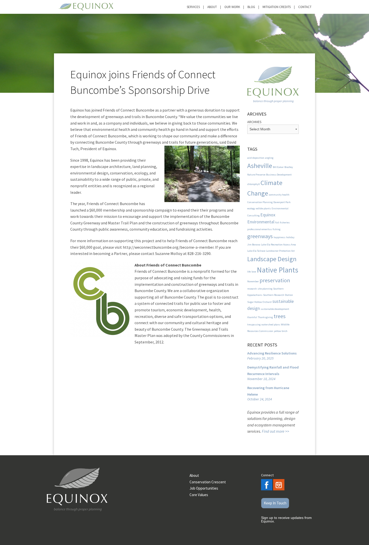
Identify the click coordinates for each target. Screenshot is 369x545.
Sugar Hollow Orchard (259, 302)
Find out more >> (275, 431)
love (254, 271)
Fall (277, 222)
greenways (260, 236)
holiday (290, 237)
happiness (279, 237)
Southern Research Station (278, 295)
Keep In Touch (275, 503)
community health (279, 194)
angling (269, 157)
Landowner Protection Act (280, 250)
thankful (252, 317)
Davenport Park (282, 202)
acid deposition (255, 157)
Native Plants (277, 270)
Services (193, 7)
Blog (251, 7)
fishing (276, 229)
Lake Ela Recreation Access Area (278, 244)
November (253, 281)
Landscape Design (271, 259)
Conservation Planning (260, 202)
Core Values (199, 494)
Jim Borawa (253, 244)
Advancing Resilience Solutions (272, 353)
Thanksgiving (265, 317)
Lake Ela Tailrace (256, 250)
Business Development (279, 174)
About (212, 7)
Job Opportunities (204, 488)
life (249, 271)
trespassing (254, 324)
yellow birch (280, 331)
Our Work (232, 7)
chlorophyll (253, 184)
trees (280, 316)
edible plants (263, 208)
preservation (275, 280)
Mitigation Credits (277, 7)
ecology (251, 208)
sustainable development (275, 309)
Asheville (259, 165)
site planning (265, 288)
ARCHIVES (254, 122)
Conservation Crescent (208, 482)
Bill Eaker (278, 167)
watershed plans (270, 324)
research (252, 288)
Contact (305, 7)
